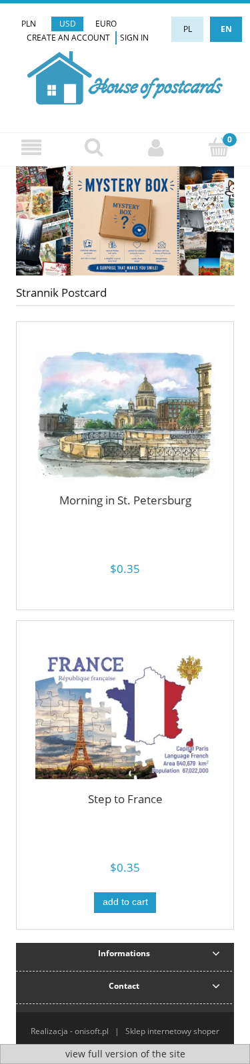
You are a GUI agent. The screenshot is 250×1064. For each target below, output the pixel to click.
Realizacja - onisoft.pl (70, 1031)
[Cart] (218, 146)
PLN (28, 23)
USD (67, 23)
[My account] (156, 147)
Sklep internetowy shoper (172, 1031)
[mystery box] (125, 220)
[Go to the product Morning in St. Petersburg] (125, 415)
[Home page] (125, 76)
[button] (31, 147)
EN (226, 29)
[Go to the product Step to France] (125, 714)
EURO (106, 23)
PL (187, 29)
